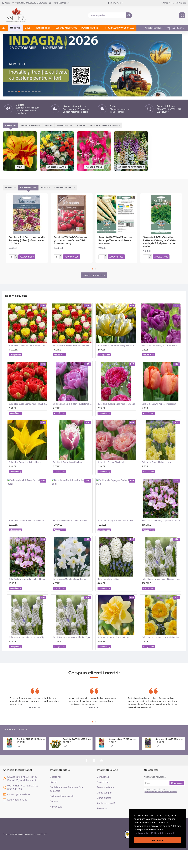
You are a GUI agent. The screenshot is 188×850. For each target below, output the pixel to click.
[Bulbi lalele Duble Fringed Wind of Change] (116, 381)
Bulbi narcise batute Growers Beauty (114, 637)
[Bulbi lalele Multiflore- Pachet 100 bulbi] (27, 498)
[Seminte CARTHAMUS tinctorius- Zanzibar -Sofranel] (55, 743)
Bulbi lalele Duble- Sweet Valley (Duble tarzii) (117, 345)
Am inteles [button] (157, 840)
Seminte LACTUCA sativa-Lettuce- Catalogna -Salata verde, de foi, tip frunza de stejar (159, 242)
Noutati (45, 187)
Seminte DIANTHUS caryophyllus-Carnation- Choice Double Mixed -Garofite (123, 739)
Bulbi (20, 167)
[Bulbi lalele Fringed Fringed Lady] (160, 440)
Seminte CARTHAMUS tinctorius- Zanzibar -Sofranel (77, 739)
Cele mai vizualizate (15, 729)
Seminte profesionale (131, 167)
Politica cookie (141, 833)
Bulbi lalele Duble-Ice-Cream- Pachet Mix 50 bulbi (28, 345)
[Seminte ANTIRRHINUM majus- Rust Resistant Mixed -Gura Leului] (9, 743)
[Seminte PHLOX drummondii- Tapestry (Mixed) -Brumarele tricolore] (26, 214)
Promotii (10, 187)
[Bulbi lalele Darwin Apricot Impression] (160, 381)
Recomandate (28, 187)
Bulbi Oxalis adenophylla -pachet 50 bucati (161, 520)
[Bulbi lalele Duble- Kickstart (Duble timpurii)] (72, 381)
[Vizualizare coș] (182, 15)
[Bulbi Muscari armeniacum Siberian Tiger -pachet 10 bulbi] (72, 615)
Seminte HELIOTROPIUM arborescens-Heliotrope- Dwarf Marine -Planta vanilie (170, 739)
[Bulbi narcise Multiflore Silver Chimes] (72, 556)
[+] (15, 256)
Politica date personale (163, 833)
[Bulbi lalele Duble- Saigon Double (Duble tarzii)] (160, 323)
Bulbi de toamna (30, 125)
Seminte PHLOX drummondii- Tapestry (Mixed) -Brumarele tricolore (27, 240)
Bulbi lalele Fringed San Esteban (67, 462)
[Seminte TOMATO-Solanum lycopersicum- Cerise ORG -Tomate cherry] (71, 214)
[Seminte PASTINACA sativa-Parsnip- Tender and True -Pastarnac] (116, 214)
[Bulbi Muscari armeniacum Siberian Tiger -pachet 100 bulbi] (160, 556)
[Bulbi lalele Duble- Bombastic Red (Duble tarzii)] (27, 381)
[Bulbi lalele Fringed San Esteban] (72, 440)
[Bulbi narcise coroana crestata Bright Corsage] (160, 615)
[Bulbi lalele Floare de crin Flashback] (27, 440)
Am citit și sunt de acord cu (161, 790)
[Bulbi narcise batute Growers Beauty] (116, 615)
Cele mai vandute (64, 187)
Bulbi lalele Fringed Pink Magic (111, 462)
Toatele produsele (92, 275)
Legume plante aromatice (105, 125)
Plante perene (94, 167)
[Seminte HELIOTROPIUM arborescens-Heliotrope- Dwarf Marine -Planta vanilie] (148, 743)
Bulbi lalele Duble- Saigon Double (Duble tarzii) (161, 345)
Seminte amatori (57, 167)
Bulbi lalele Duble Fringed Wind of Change (116, 404)
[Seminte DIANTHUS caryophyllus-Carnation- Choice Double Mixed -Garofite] (102, 743)
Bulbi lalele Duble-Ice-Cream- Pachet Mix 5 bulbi (72, 345)
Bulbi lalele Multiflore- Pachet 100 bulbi (26, 520)
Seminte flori (64, 125)
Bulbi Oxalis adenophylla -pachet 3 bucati (27, 579)
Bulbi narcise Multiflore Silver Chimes (69, 579)
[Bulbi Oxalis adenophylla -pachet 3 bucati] (27, 556)
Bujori (48, 125)
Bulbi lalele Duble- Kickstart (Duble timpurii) (72, 404)
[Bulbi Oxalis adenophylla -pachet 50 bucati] (160, 498)
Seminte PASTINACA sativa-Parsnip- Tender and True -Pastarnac (115, 240)
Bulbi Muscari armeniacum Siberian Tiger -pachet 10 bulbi (72, 637)
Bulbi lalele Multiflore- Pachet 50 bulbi (70, 520)
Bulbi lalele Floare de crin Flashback (25, 462)
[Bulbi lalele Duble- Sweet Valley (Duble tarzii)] (116, 323)
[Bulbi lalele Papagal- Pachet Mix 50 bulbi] (116, 498)
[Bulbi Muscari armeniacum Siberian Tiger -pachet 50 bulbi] (27, 615)
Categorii (10, 125)
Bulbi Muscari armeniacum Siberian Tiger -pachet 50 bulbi (28, 637)
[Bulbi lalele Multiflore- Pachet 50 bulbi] (72, 498)
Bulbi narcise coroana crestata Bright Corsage (161, 637)
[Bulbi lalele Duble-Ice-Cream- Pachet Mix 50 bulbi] (27, 323)
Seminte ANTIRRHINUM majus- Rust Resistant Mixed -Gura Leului (31, 739)
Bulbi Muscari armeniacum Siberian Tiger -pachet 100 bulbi (161, 579)
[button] (176, 833)
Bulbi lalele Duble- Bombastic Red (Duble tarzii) (28, 404)
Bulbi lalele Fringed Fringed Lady (156, 462)
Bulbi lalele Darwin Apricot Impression (159, 404)
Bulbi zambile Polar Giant (109, 579)
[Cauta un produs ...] (129, 15)
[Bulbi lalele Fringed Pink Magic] (116, 440)
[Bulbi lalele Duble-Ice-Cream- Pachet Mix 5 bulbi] (72, 323)
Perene (81, 125)
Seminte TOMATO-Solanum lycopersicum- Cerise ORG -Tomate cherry (70, 240)
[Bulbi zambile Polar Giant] (116, 556)
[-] (15, 258)
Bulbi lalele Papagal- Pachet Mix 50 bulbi (116, 520)
